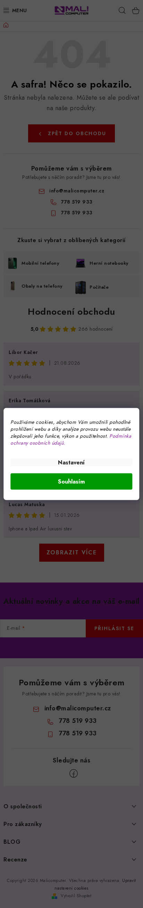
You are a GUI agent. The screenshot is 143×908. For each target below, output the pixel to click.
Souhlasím (71, 482)
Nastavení (71, 463)
